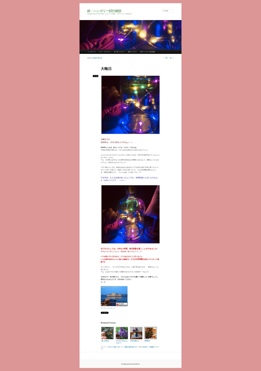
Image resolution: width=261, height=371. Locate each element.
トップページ (92, 52)
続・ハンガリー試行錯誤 (104, 10)
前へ (166, 58)
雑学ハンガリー (132, 52)
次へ (172, 58)
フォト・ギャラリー (105, 52)
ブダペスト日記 (111, 347)
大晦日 (126, 347)
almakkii (144, 347)
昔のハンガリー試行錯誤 (147, 52)
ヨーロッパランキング (108, 308)
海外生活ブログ (133, 347)
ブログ (118, 347)
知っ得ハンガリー (119, 52)
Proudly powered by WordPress (130, 364)
